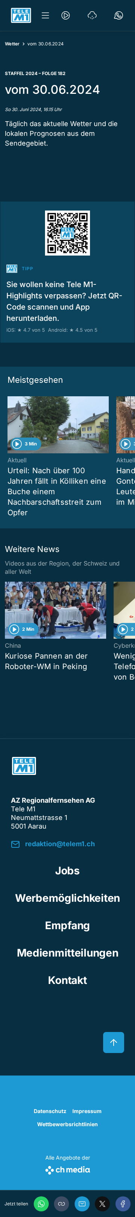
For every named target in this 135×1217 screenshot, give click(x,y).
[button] (61, 1203)
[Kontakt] (118, 15)
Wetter (12, 44)
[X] (102, 1203)
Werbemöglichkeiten (67, 898)
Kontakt (67, 980)
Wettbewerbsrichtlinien (67, 1124)
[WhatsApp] (41, 1203)
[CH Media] (67, 1168)
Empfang (67, 925)
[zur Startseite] (21, 15)
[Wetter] (92, 15)
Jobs (67, 870)
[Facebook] (123, 1203)
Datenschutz (50, 1111)
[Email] (82, 1203)
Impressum (87, 1111)
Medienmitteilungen (67, 952)
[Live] (66, 15)
